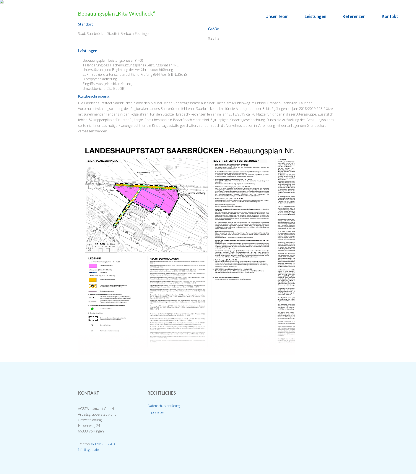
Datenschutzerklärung (163, 405)
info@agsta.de (88, 449)
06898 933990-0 (103, 444)
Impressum (155, 412)
